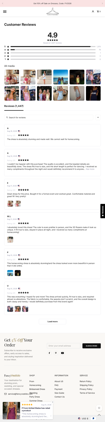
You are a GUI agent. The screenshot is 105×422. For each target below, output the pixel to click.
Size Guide (59, 393)
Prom (31, 381)
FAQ (56, 385)
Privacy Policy (86, 389)
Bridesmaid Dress (37, 389)
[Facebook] (49, 353)
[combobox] (98, 117)
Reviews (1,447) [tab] (14, 106)
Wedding (33, 393)
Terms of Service (87, 393)
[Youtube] (62, 353)
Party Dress (34, 397)
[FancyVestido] (52, 11)
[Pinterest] (55, 353)
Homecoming (35, 385)
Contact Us (60, 397)
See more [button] (89, 169)
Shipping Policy (87, 385)
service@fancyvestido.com (16, 394)
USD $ (85, 418)
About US (59, 381)
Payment (58, 389)
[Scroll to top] (99, 415)
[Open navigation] (23, 11)
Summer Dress (35, 401)
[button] (50, 46)
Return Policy (85, 381)
